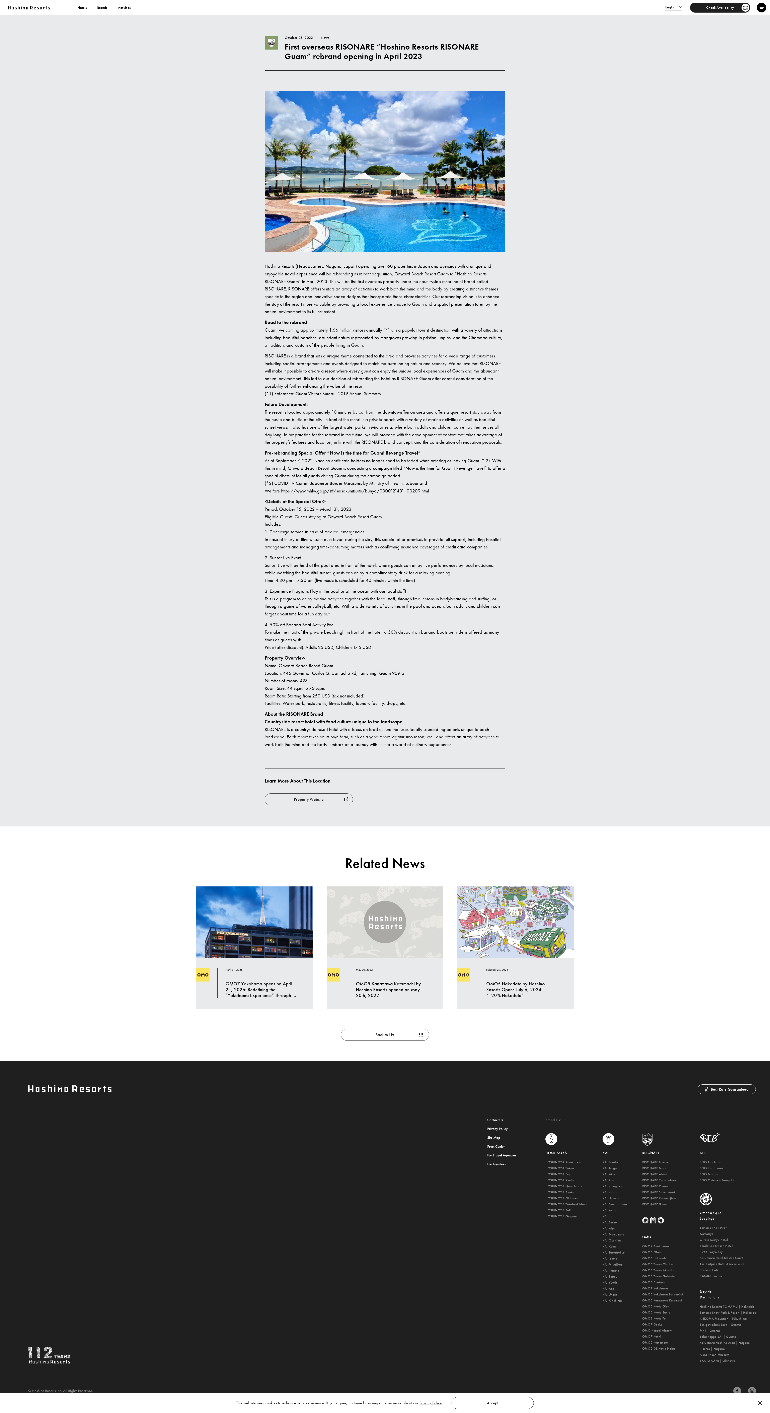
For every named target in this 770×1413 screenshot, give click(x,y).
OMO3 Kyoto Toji (655, 1318)
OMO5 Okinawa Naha (658, 1348)
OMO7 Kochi (651, 1336)
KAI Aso (608, 1288)
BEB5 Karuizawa (711, 1168)
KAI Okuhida (612, 1240)
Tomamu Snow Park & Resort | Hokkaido (728, 1313)
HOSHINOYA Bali (558, 1210)
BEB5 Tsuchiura (710, 1162)
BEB (703, 1152)
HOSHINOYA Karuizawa (563, 1162)
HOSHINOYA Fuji (558, 1174)
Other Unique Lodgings (710, 1215)
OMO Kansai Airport (657, 1330)
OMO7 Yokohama (655, 1288)
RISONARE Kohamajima (659, 1198)
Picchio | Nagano (712, 1349)
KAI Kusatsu (611, 1192)
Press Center (496, 1146)
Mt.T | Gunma (710, 1331)
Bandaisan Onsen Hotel (716, 1246)
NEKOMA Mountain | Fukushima (723, 1319)
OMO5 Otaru (652, 1252)
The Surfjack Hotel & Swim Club (722, 1264)
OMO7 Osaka (652, 1324)
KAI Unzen (610, 1294)
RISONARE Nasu (654, 1168)
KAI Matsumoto (613, 1234)
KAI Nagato (611, 1270)
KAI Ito (607, 1216)
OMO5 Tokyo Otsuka (657, 1264)
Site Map (493, 1137)
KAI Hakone (611, 1198)
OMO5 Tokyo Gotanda (658, 1276)
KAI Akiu (609, 1174)
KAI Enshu (610, 1222)
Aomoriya (706, 1234)
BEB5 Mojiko (709, 1174)
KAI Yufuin (610, 1282)
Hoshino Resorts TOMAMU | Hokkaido (727, 1306)
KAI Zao (608, 1180)
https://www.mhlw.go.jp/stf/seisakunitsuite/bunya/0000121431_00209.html (355, 491)
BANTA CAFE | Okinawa (717, 1361)
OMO (646, 1236)
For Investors (496, 1164)
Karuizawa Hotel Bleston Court (721, 1258)
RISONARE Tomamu (656, 1162)
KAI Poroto (610, 1162)
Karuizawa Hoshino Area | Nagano (725, 1343)
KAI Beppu (610, 1276)
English (670, 7)
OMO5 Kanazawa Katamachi (663, 1300)
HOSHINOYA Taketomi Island (566, 1204)
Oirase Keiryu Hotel (714, 1240)
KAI (606, 1152)
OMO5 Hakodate (654, 1258)
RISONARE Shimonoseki (659, 1192)
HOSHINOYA (556, 1152)
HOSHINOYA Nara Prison (563, 1186)
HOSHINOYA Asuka (559, 1192)
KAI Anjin (609, 1210)
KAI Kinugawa (613, 1186)
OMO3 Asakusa (653, 1282)
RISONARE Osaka (655, 1186)
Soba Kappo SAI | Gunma (718, 1337)
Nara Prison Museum (714, 1355)
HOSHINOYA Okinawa (561, 1198)
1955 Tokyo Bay (711, 1252)
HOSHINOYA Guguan (561, 1216)
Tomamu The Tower (713, 1228)
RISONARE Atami (654, 1174)
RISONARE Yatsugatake (659, 1180)
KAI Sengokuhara (615, 1204)
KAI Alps (609, 1228)
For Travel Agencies (501, 1155)
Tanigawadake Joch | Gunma (720, 1325)
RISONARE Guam (654, 1204)
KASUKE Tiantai (711, 1276)
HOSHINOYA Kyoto (559, 1180)
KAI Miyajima (612, 1264)
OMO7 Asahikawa (655, 1246)
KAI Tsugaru (611, 1168)
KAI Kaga (609, 1246)
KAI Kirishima (612, 1300)
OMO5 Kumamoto (655, 1342)
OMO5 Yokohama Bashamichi (663, 1294)
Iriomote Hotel (710, 1270)
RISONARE (651, 1152)
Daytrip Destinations (709, 1294)
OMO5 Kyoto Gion (656, 1306)
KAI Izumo (610, 1258)
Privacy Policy (430, 1403)
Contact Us (495, 1120)
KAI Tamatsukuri (614, 1252)
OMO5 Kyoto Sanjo (656, 1312)
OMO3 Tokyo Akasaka (658, 1270)
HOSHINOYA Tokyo (559, 1168)
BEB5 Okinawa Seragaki (717, 1180)
